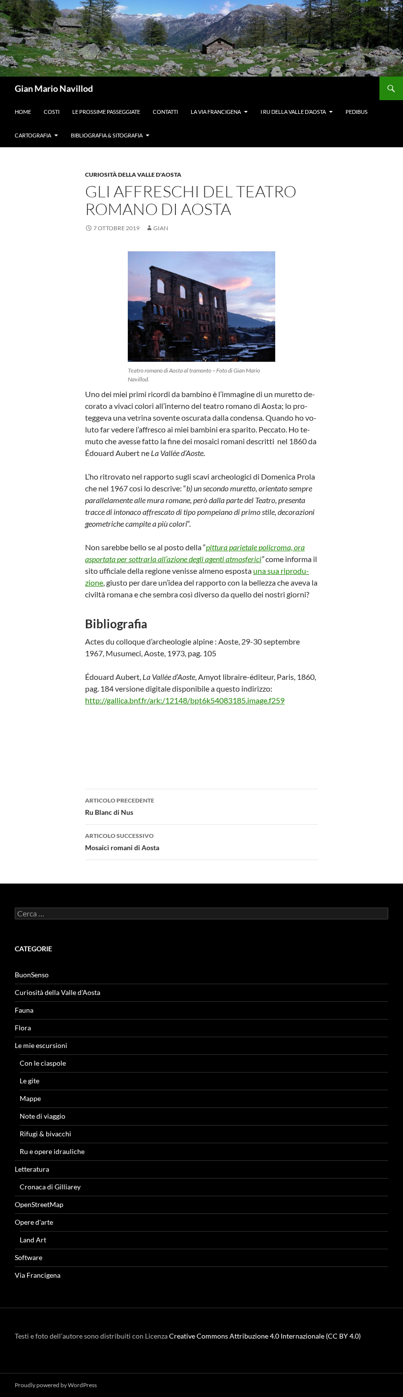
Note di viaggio (42, 1116)
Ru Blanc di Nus (119, 806)
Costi (51, 111)
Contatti (165, 111)
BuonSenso (32, 974)
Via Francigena (37, 1275)
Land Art (33, 1240)
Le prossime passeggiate (106, 111)
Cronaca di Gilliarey (50, 1186)
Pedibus (356, 111)
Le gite (29, 1080)
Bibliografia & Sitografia (107, 135)
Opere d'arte (34, 1222)
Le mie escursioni (41, 1045)
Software (28, 1257)
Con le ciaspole (43, 1063)
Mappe (30, 1098)
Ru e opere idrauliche (52, 1151)
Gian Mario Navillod (54, 88)
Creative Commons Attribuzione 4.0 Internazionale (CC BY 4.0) (265, 1336)
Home (23, 111)
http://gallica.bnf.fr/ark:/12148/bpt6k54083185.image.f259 (185, 700)
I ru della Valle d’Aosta (293, 111)
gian (160, 228)
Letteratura (32, 1169)
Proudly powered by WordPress (56, 1385)
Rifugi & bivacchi (45, 1133)
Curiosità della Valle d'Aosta (133, 174)
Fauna (24, 1010)
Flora (23, 1027)
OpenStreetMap (39, 1204)
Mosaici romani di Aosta (122, 842)
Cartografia (33, 135)
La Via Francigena (216, 111)
